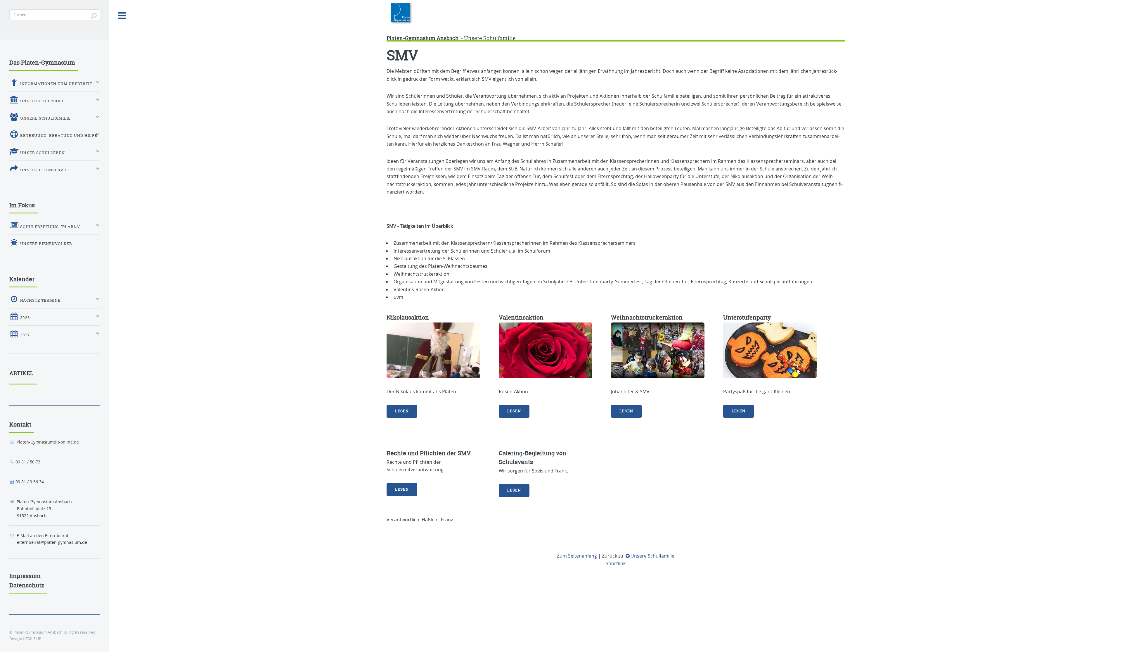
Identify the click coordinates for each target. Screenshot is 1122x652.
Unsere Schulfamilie (490, 38)
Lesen (402, 410)
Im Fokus (22, 205)
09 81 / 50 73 (27, 462)
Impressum (25, 576)
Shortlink (616, 563)
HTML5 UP (32, 638)
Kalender (21, 279)
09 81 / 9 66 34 (29, 481)
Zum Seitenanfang (577, 556)
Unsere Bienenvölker (45, 243)
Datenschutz (26, 585)
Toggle (121, 16)
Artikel (21, 373)
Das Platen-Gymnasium (42, 62)
